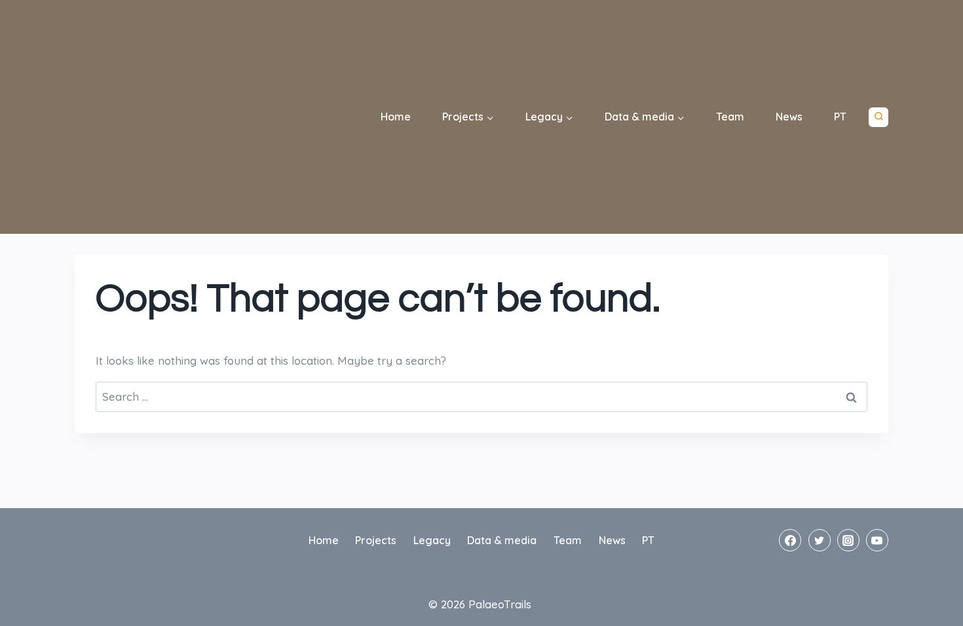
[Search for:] (481, 396)
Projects (375, 540)
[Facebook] (790, 540)
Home (396, 116)
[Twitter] (819, 540)
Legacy (432, 540)
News (789, 116)
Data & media (502, 540)
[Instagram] (848, 540)
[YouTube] (877, 540)
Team (730, 116)
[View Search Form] (878, 117)
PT (840, 116)
